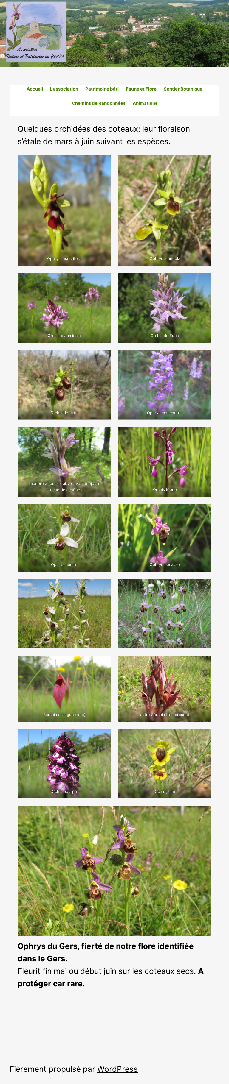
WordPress (117, 1069)
